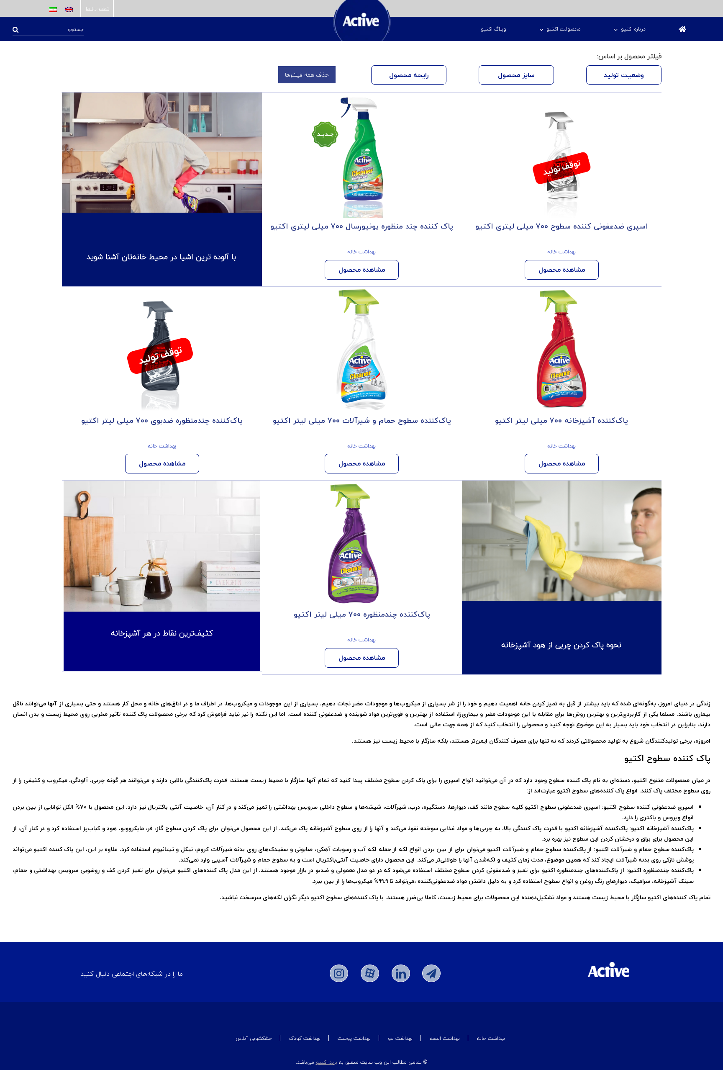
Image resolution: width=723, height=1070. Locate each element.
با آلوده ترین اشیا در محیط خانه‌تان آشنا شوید (161, 256)
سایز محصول (516, 75)
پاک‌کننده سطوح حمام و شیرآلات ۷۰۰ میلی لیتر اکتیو (362, 420)
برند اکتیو (326, 1062)
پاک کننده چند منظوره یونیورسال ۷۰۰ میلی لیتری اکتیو (361, 226)
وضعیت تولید (624, 75)
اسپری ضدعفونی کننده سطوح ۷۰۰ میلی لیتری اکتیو (561, 226)
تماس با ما (97, 8)
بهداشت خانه (562, 251)
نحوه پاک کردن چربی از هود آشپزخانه (561, 644)
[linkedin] (401, 973)
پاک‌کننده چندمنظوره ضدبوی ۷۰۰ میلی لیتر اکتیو (162, 420)
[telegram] (431, 973)
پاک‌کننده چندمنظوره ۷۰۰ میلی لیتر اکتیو (362, 614)
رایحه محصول (408, 75)
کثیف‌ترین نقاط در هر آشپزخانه (162, 633)
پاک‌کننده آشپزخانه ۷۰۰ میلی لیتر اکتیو (561, 420)
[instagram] (339, 973)
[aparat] (370, 973)
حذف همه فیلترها (307, 74)
